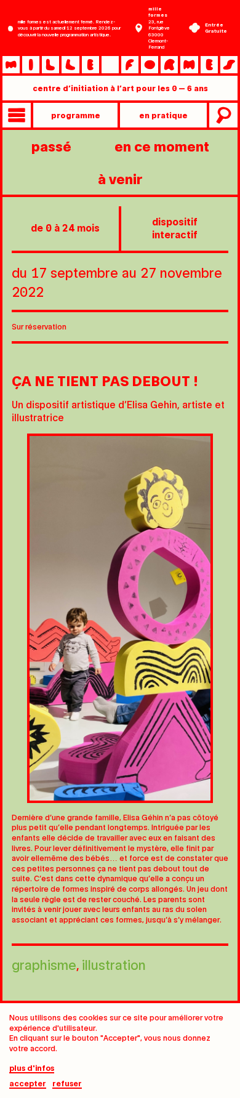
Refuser (67, 1084)
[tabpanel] (120, 618)
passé (51, 145)
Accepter (27, 1084)
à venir (120, 178)
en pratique (163, 114)
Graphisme (44, 964)
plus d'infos (31, 1068)
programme (75, 114)
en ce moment (161, 145)
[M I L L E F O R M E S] (120, 65)
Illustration (114, 964)
